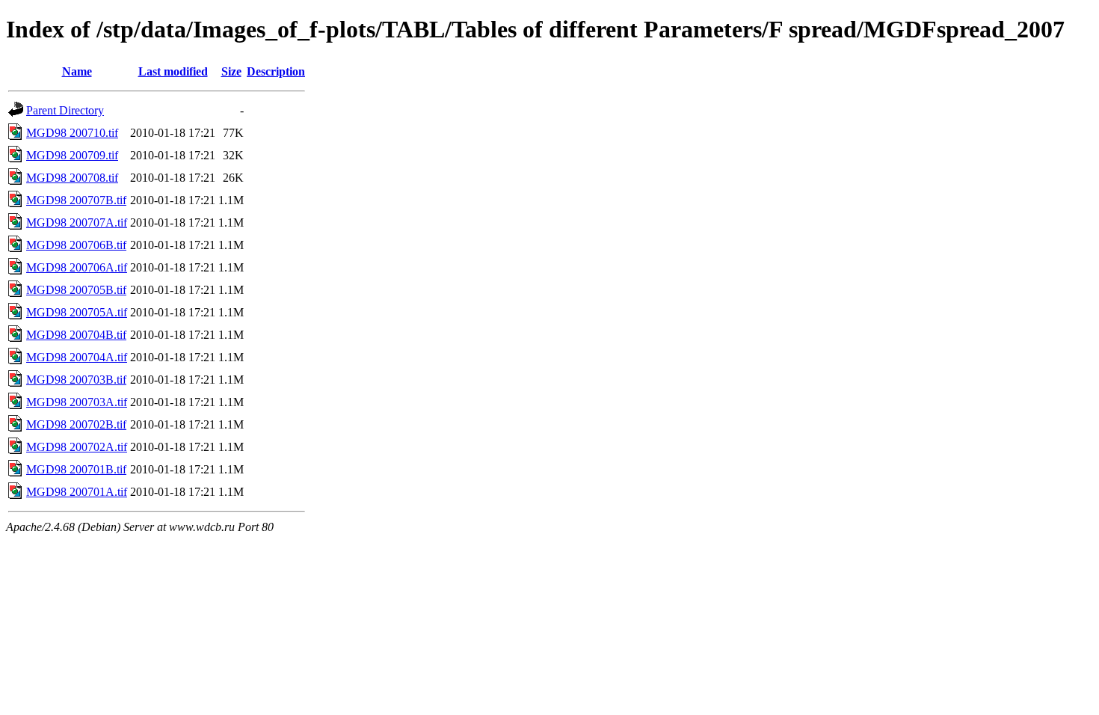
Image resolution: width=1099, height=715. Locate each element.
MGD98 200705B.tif (76, 289)
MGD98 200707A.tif (76, 222)
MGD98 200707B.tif (76, 200)
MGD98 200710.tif (72, 132)
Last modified (173, 71)
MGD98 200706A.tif (76, 267)
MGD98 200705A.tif (76, 312)
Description (276, 71)
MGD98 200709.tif (72, 155)
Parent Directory (65, 110)
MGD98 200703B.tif (76, 379)
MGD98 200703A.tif (76, 402)
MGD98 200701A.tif (76, 491)
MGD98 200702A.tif (76, 447)
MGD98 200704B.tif (76, 334)
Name (77, 71)
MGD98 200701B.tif (76, 469)
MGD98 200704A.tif (76, 357)
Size (231, 71)
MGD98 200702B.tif (76, 424)
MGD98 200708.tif (72, 177)
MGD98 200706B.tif (76, 245)
